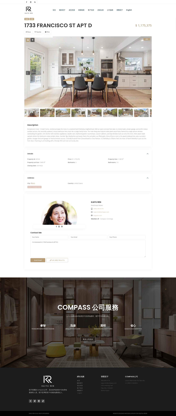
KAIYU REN (96, 202)
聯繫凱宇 (120, 10)
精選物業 (81, 10)
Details (30, 154)
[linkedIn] (35, 2)
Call (57, 260)
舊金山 (33, 183)
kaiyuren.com (98, 215)
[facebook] (26, 2)
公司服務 (110, 10)
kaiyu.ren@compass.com (101, 212)
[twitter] (31, 2)
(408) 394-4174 (98, 209)
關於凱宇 (62, 10)
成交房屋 (72, 10)
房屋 (31, 19)
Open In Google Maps (34, 187)
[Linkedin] (39, 401)
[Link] (43, 401)
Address (30, 178)
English (129, 10)
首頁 (54, 10)
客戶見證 (91, 10)
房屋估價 (100, 10)
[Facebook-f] (30, 401)
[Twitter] (34, 401)
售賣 (26, 19)
